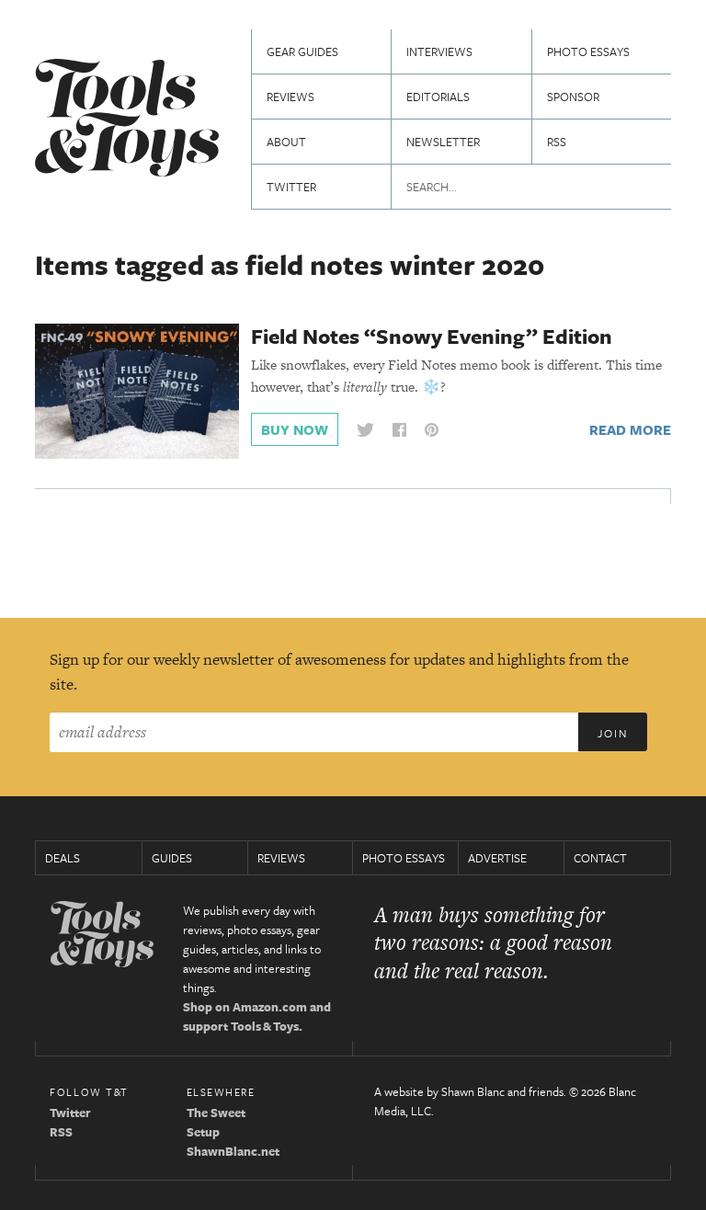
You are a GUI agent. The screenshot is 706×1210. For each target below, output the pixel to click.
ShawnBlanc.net (233, 1151)
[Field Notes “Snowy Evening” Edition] (136, 390)
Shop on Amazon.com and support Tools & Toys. (257, 1016)
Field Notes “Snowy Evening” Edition (431, 336)
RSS (556, 141)
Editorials (438, 96)
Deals (62, 858)
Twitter (291, 186)
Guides (172, 858)
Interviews (439, 51)
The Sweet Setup (216, 1122)
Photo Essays (588, 51)
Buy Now (294, 429)
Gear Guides (302, 51)
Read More (630, 429)
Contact (600, 858)
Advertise (497, 858)
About (286, 141)
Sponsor (573, 96)
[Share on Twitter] (365, 429)
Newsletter (443, 141)
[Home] (127, 120)
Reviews (290, 96)
